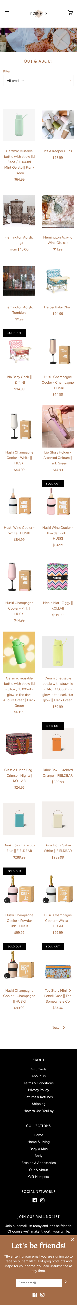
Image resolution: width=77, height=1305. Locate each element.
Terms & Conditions (38, 1083)
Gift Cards (38, 1069)
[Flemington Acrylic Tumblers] (19, 281)
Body (38, 1156)
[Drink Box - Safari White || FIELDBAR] (58, 819)
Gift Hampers (38, 1177)
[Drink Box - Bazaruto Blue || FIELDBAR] (19, 819)
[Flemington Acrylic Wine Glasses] (58, 211)
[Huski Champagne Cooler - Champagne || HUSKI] (58, 350)
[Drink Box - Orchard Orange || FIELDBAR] (58, 743)
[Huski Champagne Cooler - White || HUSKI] (19, 426)
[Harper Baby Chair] (58, 281)
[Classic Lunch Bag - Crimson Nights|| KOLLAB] (19, 743)
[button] (38, 81)
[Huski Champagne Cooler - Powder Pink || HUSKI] (19, 889)
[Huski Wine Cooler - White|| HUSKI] (19, 501)
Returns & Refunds (38, 1097)
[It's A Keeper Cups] (58, 124)
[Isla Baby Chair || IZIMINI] (19, 350)
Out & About (38, 1170)
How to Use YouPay (38, 1111)
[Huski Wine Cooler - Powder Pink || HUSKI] (58, 501)
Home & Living (38, 1142)
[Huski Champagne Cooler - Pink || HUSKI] (19, 576)
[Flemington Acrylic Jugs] (19, 211)
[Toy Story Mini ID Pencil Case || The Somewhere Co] (58, 964)
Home (38, 1135)
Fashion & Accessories (39, 1163)
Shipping (38, 1104)
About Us (38, 1076)
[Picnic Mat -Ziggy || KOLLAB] (58, 576)
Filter (6, 71)
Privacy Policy (38, 1090)
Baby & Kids (38, 1149)
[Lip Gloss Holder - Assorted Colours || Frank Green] (58, 426)
